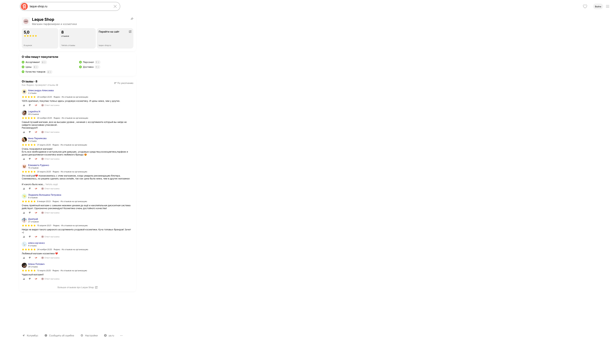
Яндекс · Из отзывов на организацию (71, 97)
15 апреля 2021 (44, 225)
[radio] (24, 105)
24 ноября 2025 (44, 97)
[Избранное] (585, 6)
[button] (123, 83)
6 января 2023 (44, 201)
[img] (29, 97)
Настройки (91, 335)
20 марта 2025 (44, 171)
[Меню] (607, 6)
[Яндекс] (24, 6)
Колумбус (32, 335)
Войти (598, 6)
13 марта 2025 (44, 270)
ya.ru (111, 335)
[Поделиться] (132, 18)
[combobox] (69, 6)
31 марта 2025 (44, 145)
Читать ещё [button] (51, 184)
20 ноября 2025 (44, 118)
